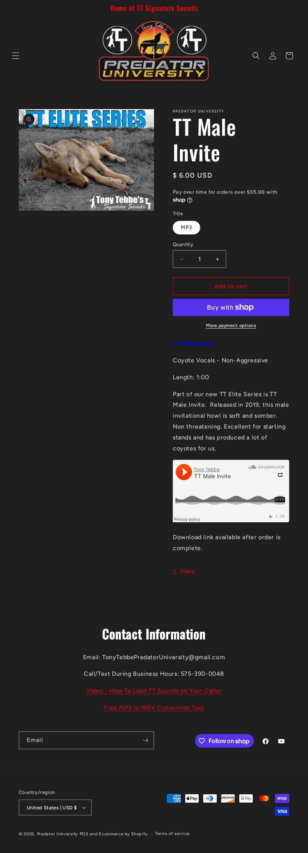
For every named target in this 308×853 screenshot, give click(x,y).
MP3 (186, 227)
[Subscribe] (145, 740)
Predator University (57, 834)
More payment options (231, 325)
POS (84, 834)
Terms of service (172, 833)
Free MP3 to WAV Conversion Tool (154, 707)
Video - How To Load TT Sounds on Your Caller (154, 690)
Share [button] (187, 571)
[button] (16, 55)
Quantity (183, 244)
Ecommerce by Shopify (123, 834)
